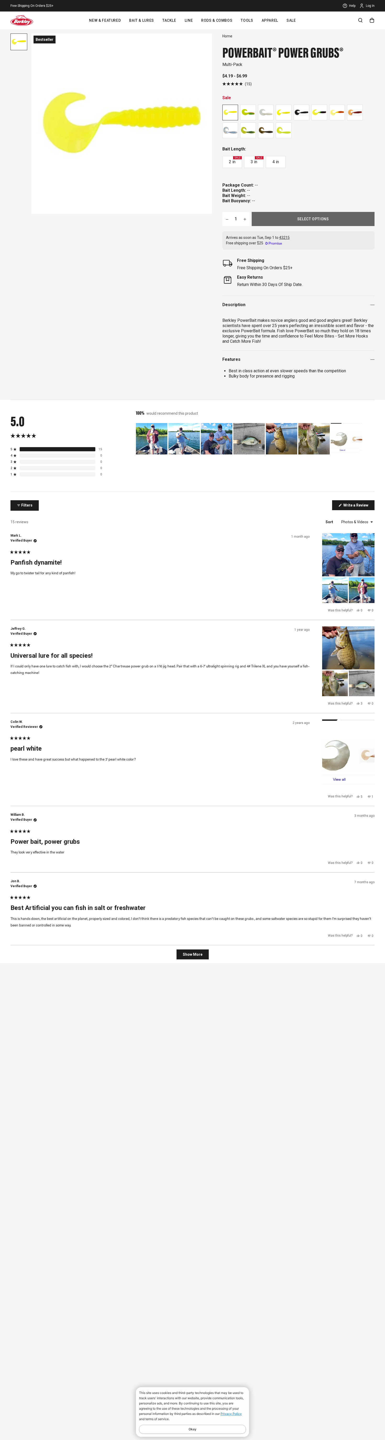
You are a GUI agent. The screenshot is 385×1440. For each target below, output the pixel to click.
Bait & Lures (141, 20)
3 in (256, 160)
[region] (249, 438)
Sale (291, 20)
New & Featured (105, 20)
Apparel (270, 20)
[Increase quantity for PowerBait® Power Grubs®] (245, 219)
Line (189, 20)
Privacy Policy (231, 1414)
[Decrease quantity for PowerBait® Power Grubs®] (227, 219)
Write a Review (359, 506)
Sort (330, 522)
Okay (192, 1429)
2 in (234, 160)
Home (227, 36)
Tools (247, 20)
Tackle (169, 20)
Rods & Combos (216, 20)
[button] (237, 84)
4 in (275, 161)
